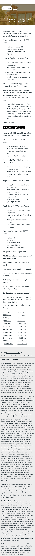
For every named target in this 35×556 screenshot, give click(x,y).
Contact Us (10, 356)
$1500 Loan (7, 327)
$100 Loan (6, 312)
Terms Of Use (18, 356)
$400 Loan (21, 315)
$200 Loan (21, 312)
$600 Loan (21, 318)
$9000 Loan (22, 335)
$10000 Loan (7, 338)
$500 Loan (7, 318)
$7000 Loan (22, 332)
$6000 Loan (7, 332)
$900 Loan (7, 324)
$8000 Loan (7, 335)
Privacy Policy (28, 356)
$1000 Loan (22, 324)
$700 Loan (7, 321)
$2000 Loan (22, 327)
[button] (6, 8)
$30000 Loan (8, 344)
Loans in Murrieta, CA (9, 3)
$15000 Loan (22, 338)
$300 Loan (7, 315)
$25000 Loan (22, 341)
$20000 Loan (8, 341)
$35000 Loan (22, 344)
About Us (3, 356)
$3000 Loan (7, 329)
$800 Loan (21, 321)
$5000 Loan (22, 329)
